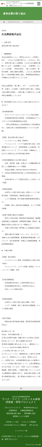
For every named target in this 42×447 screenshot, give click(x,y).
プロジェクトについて (12, 407)
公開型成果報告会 (26, 410)
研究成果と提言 (30, 413)
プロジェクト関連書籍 (29, 422)
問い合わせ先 (34, 425)
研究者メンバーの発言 (21, 416)
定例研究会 (13, 410)
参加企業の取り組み (14, 22)
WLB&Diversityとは (31, 407)
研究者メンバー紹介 (13, 422)
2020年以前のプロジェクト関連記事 (15, 425)
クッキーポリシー (20, 430)
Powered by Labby (32, 444)
